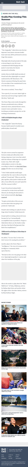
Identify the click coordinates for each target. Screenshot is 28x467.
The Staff (10, 458)
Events (2, 456)
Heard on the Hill (10, 13)
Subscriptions (18, 458)
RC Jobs (17, 456)
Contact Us (11, 454)
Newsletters (3, 458)
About (2, 454)
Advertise (17, 454)
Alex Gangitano (6, 41)
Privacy (10, 456)
